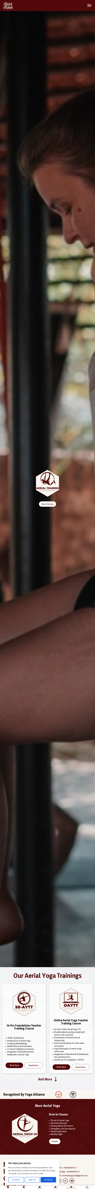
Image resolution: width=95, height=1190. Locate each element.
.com (85, 1175)
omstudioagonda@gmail (72, 1175)
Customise (16, 1179)
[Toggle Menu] (89, 5)
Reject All (32, 1179)
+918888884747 (70, 1167)
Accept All (48, 1179)
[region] (32, 1172)
